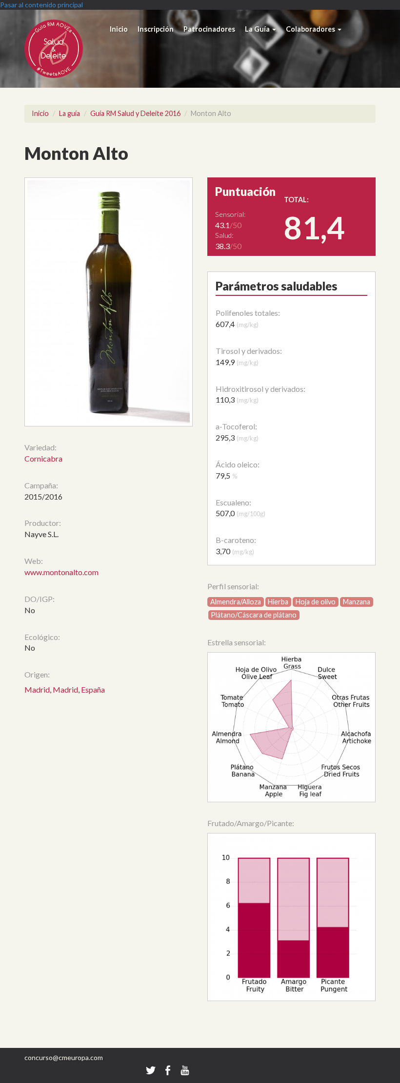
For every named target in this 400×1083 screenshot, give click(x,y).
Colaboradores (311, 29)
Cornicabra (43, 458)
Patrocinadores (209, 29)
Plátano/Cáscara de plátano (254, 615)
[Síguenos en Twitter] (151, 1069)
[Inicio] (64, 48)
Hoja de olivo (316, 602)
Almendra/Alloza (235, 602)
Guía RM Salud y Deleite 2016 (135, 113)
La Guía (258, 29)
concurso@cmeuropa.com (63, 1057)
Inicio (119, 29)
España (93, 689)
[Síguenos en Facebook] (168, 1069)
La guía (69, 113)
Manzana (356, 602)
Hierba (278, 602)
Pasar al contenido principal (41, 4)
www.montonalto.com (61, 572)
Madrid (37, 689)
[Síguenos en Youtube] (185, 1069)
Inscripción (156, 29)
